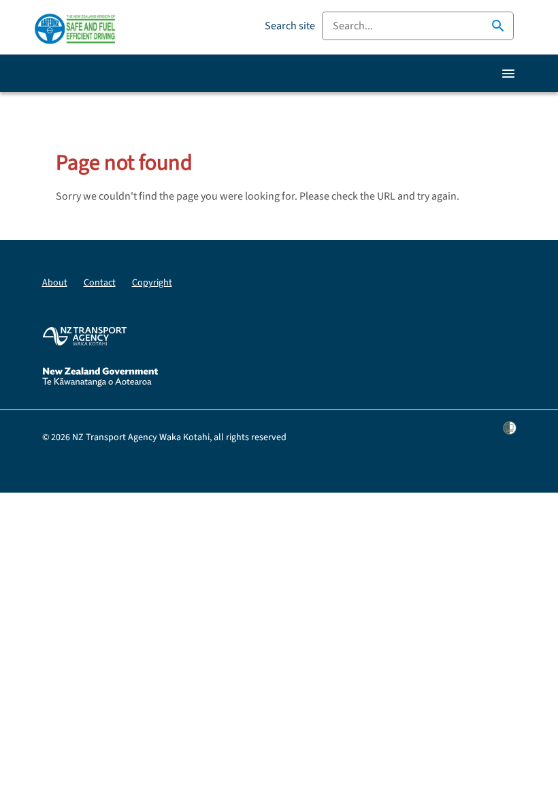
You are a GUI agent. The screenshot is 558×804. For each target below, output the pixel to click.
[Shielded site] (509, 437)
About (54, 283)
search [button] (498, 26)
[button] (508, 73)
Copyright (152, 283)
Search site (290, 25)
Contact (100, 283)
